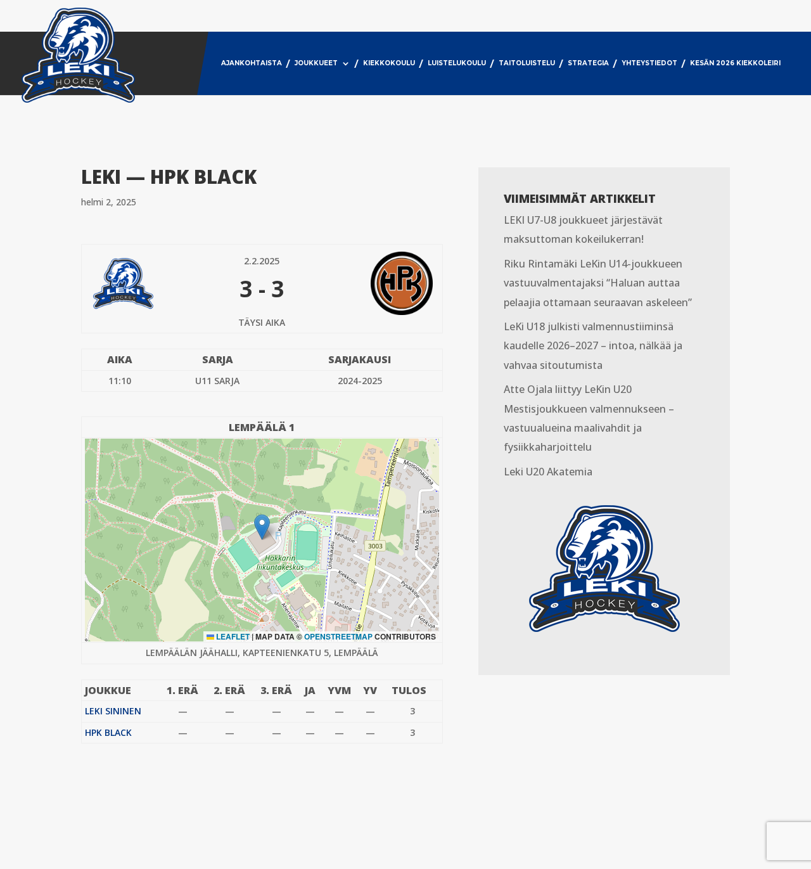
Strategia (588, 63)
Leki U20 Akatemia (548, 472)
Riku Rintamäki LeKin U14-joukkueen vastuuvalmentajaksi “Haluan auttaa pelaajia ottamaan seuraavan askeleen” (598, 283)
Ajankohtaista (251, 63)
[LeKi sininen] (149, 283)
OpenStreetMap (338, 636)
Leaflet (232, 636)
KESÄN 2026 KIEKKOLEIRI (735, 63)
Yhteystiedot (649, 63)
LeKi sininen (113, 711)
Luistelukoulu (457, 63)
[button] (262, 527)
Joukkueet (316, 63)
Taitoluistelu (527, 63)
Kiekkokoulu (389, 63)
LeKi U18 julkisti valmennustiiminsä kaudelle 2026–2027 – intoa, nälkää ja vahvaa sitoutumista (593, 345)
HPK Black (108, 732)
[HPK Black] (374, 283)
